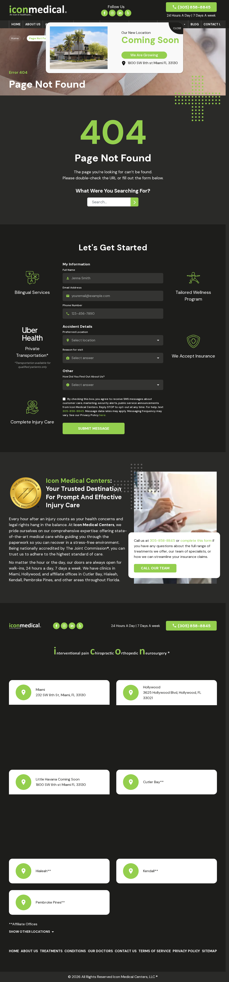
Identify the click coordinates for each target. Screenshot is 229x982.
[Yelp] (128, 12)
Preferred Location (75, 332)
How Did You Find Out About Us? (84, 376)
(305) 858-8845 (194, 7)
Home (16, 24)
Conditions (75, 951)
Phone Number (72, 305)
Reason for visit (73, 349)
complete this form (196, 540)
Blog (195, 24)
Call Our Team (155, 568)
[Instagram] (112, 12)
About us (32, 24)
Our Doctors (100, 951)
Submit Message (93, 428)
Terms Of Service (154, 951)
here (102, 415)
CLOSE (177, 28)
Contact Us (213, 24)
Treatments (51, 951)
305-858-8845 (73, 411)
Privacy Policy (186, 951)
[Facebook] (104, 12)
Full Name (69, 270)
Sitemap (209, 951)
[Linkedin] (120, 12)
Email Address (72, 287)
